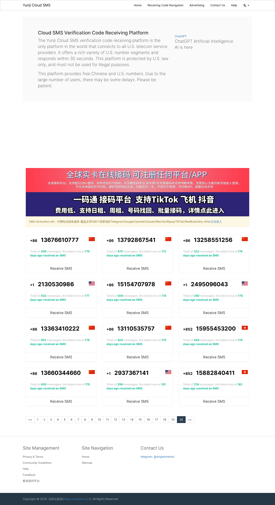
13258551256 (213, 239)
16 (148, 419)
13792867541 (136, 239)
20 (181, 419)
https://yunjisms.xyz (76, 499)
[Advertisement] (137, 138)
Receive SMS (61, 268)
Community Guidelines (37, 462)
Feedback (29, 474)
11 (107, 419)
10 (99, 419)
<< (30, 419)
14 (131, 419)
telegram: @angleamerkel (157, 456)
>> (190, 419)
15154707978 (136, 284)
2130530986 (56, 284)
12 (115, 419)
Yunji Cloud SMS (36, 5)
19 (173, 419)
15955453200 (216, 328)
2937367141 (131, 372)
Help (234, 5)
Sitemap (87, 462)
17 (156, 419)
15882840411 (215, 372)
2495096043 (209, 284)
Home (138, 5)
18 (164, 419)
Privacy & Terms (33, 456)
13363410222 (60, 328)
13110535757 (136, 328)
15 (140, 419)
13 (123, 419)
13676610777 (60, 239)
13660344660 (61, 372)
